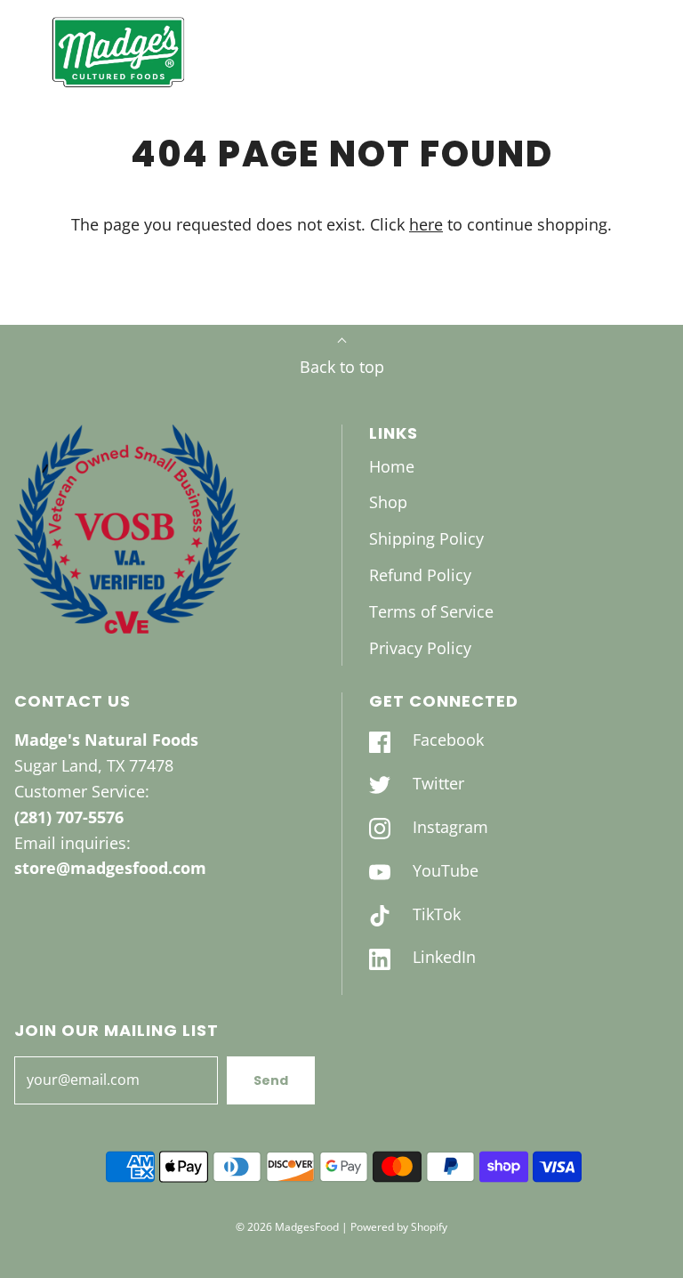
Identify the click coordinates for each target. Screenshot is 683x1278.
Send (270, 1080)
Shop (388, 502)
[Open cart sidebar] (658, 52)
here (426, 224)
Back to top (342, 366)
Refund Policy (420, 575)
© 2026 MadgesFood (287, 1226)
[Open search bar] (609, 52)
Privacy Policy (420, 648)
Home (391, 466)
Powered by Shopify (398, 1226)
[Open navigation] (24, 52)
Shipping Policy (426, 538)
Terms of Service (431, 611)
